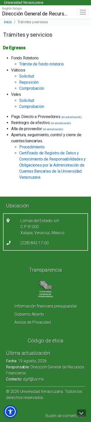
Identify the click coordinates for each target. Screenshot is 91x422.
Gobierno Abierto (29, 314)
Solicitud (26, 76)
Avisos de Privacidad (32, 322)
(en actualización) (71, 117)
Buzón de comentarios (65, 415)
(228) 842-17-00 (34, 243)
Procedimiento (31, 147)
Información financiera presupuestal (45, 306)
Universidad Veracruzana (23, 3)
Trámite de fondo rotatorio (41, 64)
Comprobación (31, 88)
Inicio (8, 22)
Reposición (29, 82)
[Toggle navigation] (83, 12)
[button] (10, 411)
